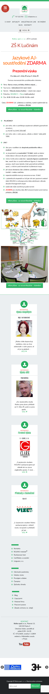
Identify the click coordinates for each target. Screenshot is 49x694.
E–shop (7, 22)
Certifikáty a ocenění (21, 558)
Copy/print (18, 598)
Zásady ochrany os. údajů (23, 608)
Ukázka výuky (19, 575)
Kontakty (28, 25)
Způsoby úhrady (20, 584)
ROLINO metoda (20, 552)
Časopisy (17, 581)
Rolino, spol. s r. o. (18, 39)
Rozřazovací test (20, 555)
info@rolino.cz (32, 17)
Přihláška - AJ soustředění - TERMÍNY (24, 109)
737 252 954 (19, 17)
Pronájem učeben (20, 578)
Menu (25, 30)
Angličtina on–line (28, 22)
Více (23, 351)
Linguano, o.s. (19, 561)
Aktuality (16, 22)
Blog (21, 25)
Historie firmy (19, 601)
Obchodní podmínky (21, 572)
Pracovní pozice (20, 604)
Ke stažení (41, 22)
